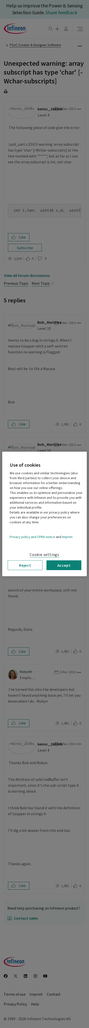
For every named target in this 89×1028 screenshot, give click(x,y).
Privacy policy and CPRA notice (32, 537)
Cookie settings (44, 554)
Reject (25, 565)
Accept (64, 565)
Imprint (67, 537)
